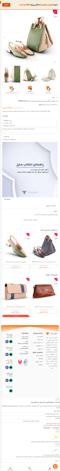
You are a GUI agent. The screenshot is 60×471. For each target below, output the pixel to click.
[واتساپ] (11, 341)
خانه (56, 97)
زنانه (53, 97)
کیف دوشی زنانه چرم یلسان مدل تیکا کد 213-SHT (16, 306)
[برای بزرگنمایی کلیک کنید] (54, 62)
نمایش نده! (55, 428)
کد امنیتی (57, 418)
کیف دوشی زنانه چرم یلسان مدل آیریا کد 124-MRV (44, 306)
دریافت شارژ (47, 428)
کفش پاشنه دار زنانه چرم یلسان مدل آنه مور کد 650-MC (16, 262)
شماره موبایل (57, 411)
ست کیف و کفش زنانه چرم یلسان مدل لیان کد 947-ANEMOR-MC (44, 262)
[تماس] (7, 341)
